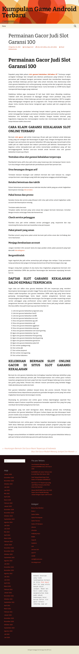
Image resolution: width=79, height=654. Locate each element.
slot (48, 47)
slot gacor (19, 137)
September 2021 (9, 602)
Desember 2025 (9, 477)
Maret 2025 (7, 500)
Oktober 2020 (8, 625)
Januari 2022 (8, 593)
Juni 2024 (7, 529)
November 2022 (9, 570)
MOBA (33, 537)
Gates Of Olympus (37, 524)
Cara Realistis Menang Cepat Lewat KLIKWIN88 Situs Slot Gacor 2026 (41, 466)
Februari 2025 (8, 503)
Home (4, 26)
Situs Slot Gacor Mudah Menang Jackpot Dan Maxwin (54, 451)
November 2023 (9, 551)
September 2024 (9, 519)
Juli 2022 (6, 577)
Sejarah (33, 540)
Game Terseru (35, 521)
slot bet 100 (35, 549)
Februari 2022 (8, 589)
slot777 (33, 553)
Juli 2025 (6, 487)
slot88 (33, 556)
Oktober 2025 (8, 484)
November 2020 (9, 621)
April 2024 (7, 535)
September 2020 (9, 628)
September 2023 (9, 557)
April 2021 (7, 605)
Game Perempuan (36, 517)
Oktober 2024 (8, 516)
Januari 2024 (8, 545)
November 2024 (9, 513)
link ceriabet (28, 190)
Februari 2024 (8, 541)
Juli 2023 (6, 564)
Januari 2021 (8, 615)
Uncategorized (28, 47)
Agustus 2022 (8, 573)
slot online (54, 47)
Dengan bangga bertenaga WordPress (39, 650)
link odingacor (20, 250)
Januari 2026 (8, 474)
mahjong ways (35, 533)
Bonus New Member (37, 508)
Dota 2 (33, 511)
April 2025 (7, 497)
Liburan (33, 527)
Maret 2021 (7, 609)
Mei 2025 (6, 493)
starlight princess (36, 559)
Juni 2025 (7, 490)
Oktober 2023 (8, 554)
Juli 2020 (6, 634)
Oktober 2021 (8, 599)
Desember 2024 (9, 509)
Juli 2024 (6, 525)
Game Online (35, 514)
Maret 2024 (7, 538)
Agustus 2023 (8, 561)
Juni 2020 (7, 637)
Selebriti (34, 543)
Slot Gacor (45, 582)
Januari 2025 (8, 506)
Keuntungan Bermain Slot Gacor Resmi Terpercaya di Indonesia (29, 448)
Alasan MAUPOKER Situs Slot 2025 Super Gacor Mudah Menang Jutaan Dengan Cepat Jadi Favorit (41, 492)
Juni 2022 (7, 580)
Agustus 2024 (8, 522)
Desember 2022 (9, 567)
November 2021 (9, 596)
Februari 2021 (8, 612)
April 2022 (7, 583)
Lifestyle (34, 530)
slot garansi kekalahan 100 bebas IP (43, 74)
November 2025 (9, 481)
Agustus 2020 (8, 631)
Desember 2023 (9, 548)
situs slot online (42, 47)
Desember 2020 (9, 618)
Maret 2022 (7, 586)
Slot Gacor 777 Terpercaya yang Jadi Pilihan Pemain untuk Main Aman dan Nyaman (41, 485)
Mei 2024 (6, 532)
